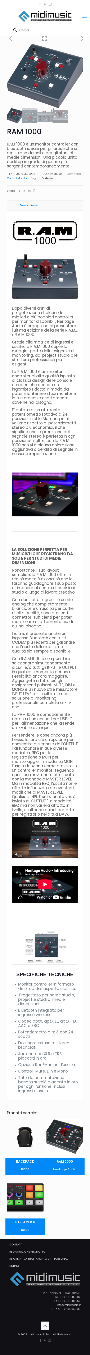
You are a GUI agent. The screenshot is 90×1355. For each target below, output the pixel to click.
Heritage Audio (64, 1169)
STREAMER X (25, 1222)
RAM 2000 (65, 1161)
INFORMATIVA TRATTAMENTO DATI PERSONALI (38, 1259)
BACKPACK (25, 1161)
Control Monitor (17, 178)
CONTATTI (16, 1244)
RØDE (25, 1169)
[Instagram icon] (50, 4)
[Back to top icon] (45, 1326)
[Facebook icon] (39, 4)
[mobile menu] (84, 16)
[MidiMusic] (45, 16)
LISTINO (14, 1266)
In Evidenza (46, 178)
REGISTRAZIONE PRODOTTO (27, 1252)
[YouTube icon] (45, 4)
